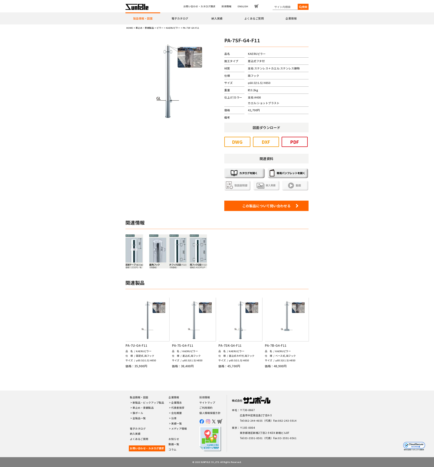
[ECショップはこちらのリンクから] (256, 6)
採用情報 (226, 6)
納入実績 (217, 18)
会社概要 (176, 413)
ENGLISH (243, 6)
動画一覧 (174, 444)
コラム (172, 449)
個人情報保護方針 (209, 413)
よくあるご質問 (254, 18)
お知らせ (174, 439)
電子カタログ (180, 18)
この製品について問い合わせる (266, 205)
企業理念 (176, 402)
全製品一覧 (139, 418)
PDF (294, 142)
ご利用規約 (205, 407)
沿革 (173, 418)
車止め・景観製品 (143, 407)
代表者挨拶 (177, 407)
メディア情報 (179, 428)
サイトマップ (207, 402)
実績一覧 (176, 423)
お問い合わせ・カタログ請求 (199, 6)
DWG (237, 142)
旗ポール (138, 413)
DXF (266, 142)
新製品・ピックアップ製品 (148, 402)
